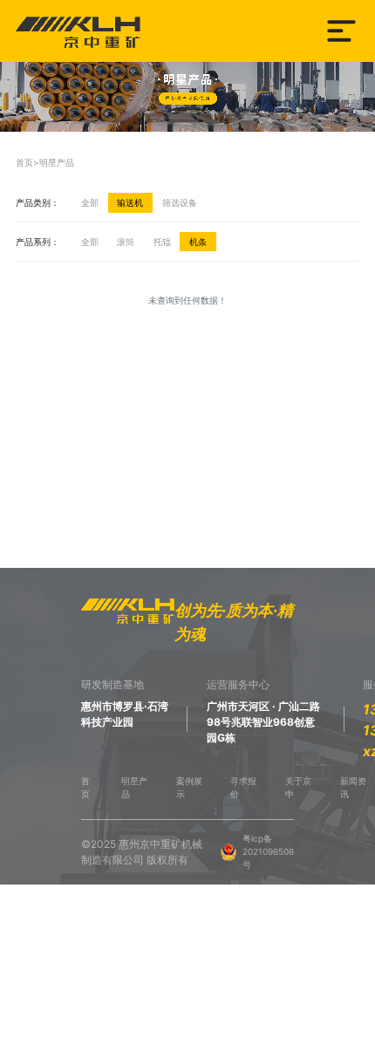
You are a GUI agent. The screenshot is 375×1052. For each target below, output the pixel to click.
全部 (90, 202)
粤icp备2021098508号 (268, 851)
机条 (198, 241)
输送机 (130, 202)
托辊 (162, 241)
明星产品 (56, 162)
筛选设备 (179, 202)
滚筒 (125, 241)
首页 (24, 162)
